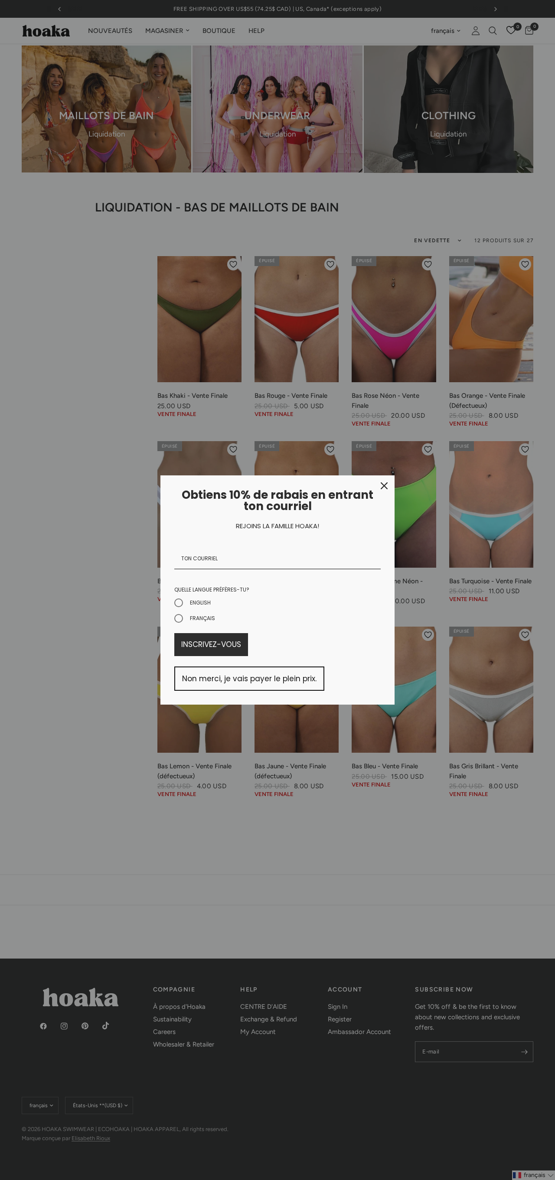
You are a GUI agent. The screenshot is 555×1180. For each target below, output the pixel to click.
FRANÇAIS (202, 618)
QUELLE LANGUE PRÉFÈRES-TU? (211, 589)
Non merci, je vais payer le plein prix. (249, 678)
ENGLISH (200, 602)
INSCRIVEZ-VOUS (211, 644)
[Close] (384, 485)
